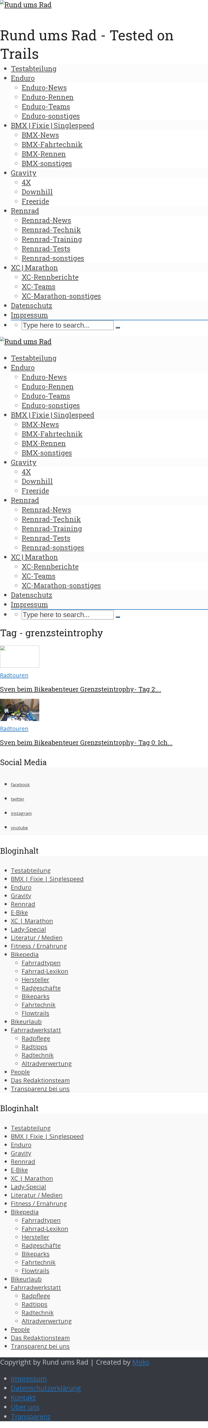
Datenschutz (31, 305)
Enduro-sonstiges (51, 115)
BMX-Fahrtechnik (52, 144)
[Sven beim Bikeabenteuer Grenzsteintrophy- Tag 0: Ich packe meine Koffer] (19, 718)
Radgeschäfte (41, 988)
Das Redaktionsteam (40, 1080)
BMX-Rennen (44, 153)
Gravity (24, 172)
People (20, 1072)
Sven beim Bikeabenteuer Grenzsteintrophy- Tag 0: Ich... (86, 742)
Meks (140, 1362)
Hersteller (35, 979)
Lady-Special (28, 929)
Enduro (23, 78)
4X (26, 182)
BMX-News (40, 134)
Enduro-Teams (46, 106)
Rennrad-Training (52, 239)
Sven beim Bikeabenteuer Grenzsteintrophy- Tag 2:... (80, 689)
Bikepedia (25, 954)
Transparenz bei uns (40, 1088)
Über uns (25, 1407)
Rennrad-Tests (46, 248)
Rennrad (25, 210)
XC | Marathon (34, 267)
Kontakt (23, 1397)
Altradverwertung (47, 1063)
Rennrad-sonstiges (53, 258)
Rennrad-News (46, 220)
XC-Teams (39, 286)
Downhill (37, 191)
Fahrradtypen (41, 962)
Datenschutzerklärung (46, 1388)
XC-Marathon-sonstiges (61, 296)
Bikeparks (36, 996)
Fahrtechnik (39, 1004)
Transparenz (31, 1416)
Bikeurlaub (26, 1021)
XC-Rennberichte (50, 277)
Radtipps (34, 1046)
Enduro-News (44, 87)
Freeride (35, 201)
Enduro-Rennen (48, 97)
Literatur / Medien (37, 937)
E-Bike (19, 912)
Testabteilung (34, 68)
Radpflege (36, 1038)
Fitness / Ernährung (39, 946)
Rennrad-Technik (51, 229)
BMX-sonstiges (47, 163)
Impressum (29, 314)
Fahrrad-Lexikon (45, 971)
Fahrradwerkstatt (36, 1030)
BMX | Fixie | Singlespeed (52, 125)
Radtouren (14, 675)
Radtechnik (38, 1055)
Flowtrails (35, 1013)
